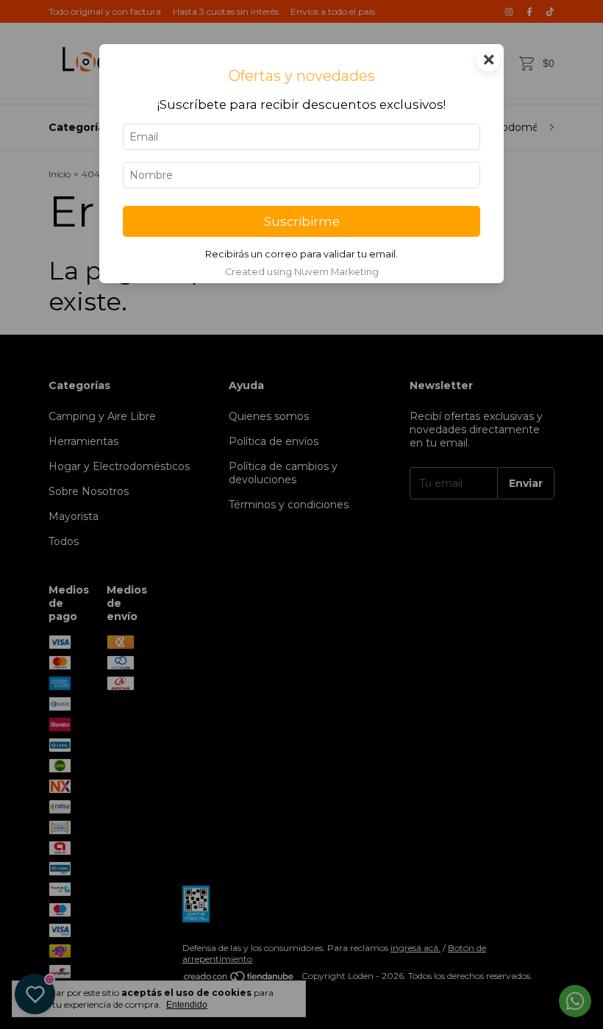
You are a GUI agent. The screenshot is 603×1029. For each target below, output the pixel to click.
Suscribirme (302, 221)
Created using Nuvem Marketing (302, 271)
